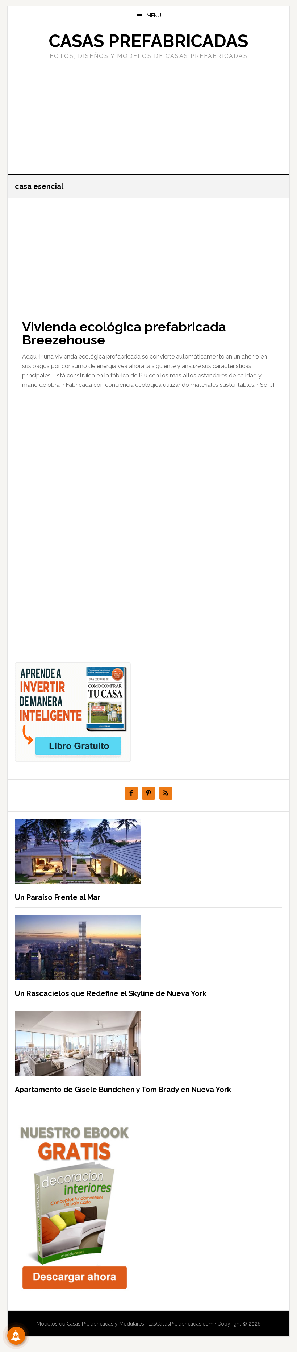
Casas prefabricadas (148, 41)
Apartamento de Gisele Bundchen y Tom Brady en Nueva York (123, 1089)
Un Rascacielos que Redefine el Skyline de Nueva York (110, 993)
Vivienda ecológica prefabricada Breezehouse (124, 333)
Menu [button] (154, 15)
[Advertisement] (148, 115)
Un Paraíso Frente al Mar (57, 897)
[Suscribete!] (16, 1336)
